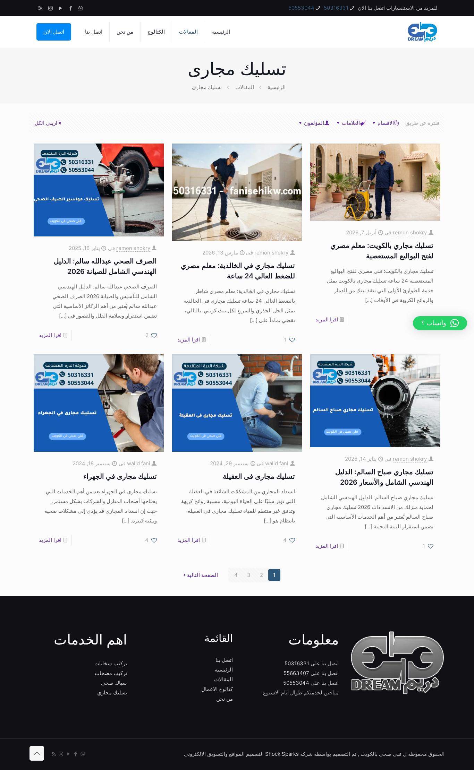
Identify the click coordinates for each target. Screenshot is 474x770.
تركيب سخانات (110, 663)
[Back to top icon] (36, 753)
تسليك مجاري (112, 692)
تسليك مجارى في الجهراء (120, 476)
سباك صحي (114, 683)
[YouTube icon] (60, 8)
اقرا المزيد (326, 319)
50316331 (336, 8)
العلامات (351, 123)
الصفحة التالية (202, 575)
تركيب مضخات (111, 673)
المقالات (244, 87)
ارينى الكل (46, 123)
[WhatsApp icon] (80, 8)
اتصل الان (53, 31)
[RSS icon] (40, 8)
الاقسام (386, 123)
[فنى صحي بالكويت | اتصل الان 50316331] (422, 31)
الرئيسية (277, 87)
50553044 (301, 8)
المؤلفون (314, 123)
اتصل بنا (224, 660)
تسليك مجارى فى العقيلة (259, 476)
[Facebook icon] (70, 8)
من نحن (224, 698)
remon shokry (410, 232)
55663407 (296, 673)
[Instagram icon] (50, 8)
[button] (440, 323)
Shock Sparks (282, 754)
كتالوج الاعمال (217, 689)
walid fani (276, 463)
